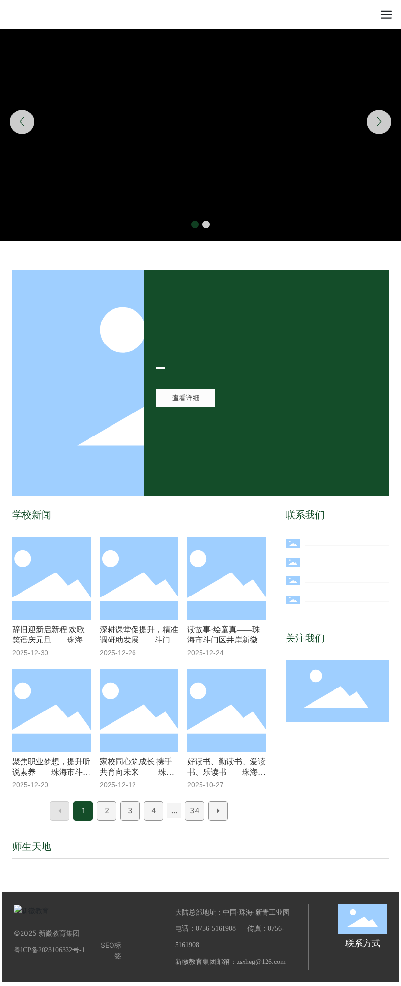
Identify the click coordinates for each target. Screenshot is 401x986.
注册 (364, 14)
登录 (344, 14)
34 (195, 810)
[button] (195, 224)
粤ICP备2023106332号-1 (49, 950)
